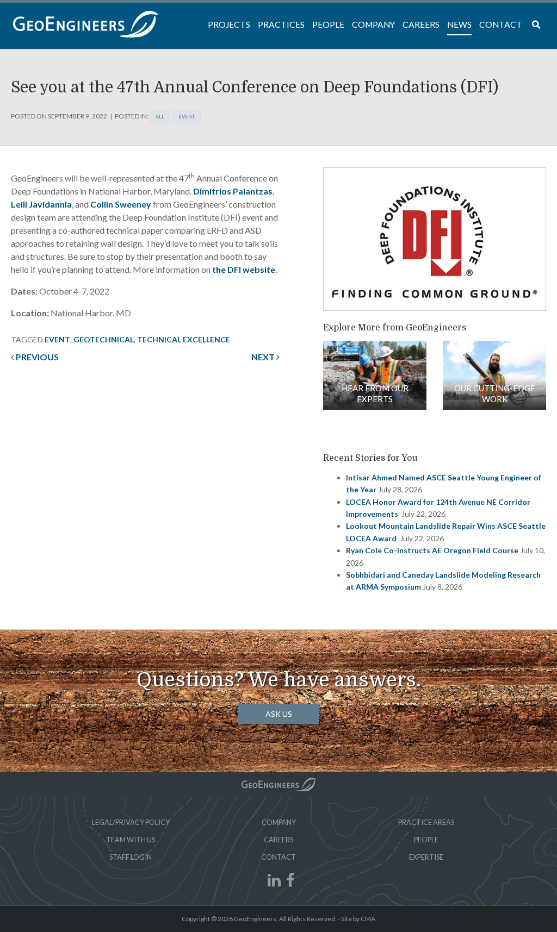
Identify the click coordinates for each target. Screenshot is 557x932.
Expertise (426, 857)
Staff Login (130, 857)
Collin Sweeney (120, 204)
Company (279, 822)
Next (263, 357)
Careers (278, 839)
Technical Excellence (183, 339)
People (426, 839)
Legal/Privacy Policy (131, 822)
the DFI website (243, 269)
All (160, 117)
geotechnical (103, 339)
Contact (278, 857)
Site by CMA (358, 919)
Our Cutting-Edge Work (494, 393)
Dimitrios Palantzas (233, 191)
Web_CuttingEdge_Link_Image (494, 375)
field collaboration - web (374, 375)
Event (186, 117)
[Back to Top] (279, 784)
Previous (36, 357)
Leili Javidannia (41, 204)
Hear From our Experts (375, 393)
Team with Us (130, 839)
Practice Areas (426, 822)
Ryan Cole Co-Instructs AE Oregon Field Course (432, 550)
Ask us (278, 713)
